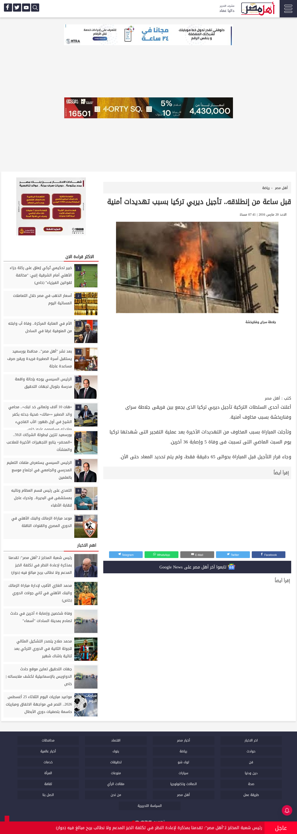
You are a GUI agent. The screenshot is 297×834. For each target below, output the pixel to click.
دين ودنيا (251, 773)
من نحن (116, 795)
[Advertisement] (197, 359)
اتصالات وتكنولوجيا (183, 784)
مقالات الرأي (115, 784)
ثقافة (48, 784)
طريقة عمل (251, 795)
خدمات (48, 762)
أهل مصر (272, 398)
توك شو (183, 762)
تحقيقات (116, 762)
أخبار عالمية (48, 751)
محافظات (48, 740)
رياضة (183, 751)
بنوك (116, 751)
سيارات (183, 773)
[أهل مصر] (257, 9)
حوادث (251, 751)
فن (251, 762)
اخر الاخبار (251, 740)
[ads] (148, 35)
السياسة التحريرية (150, 806)
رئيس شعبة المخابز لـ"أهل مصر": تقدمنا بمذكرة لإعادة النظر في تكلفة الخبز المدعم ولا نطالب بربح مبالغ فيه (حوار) (159, 828)
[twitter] (17, 7)
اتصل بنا (48, 795)
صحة (251, 784)
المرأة (48, 773)
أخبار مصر (183, 740)
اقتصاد (115, 740)
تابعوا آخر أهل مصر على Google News (193, 567)
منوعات (116, 773)
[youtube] (26, 7)
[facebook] (8, 7)
